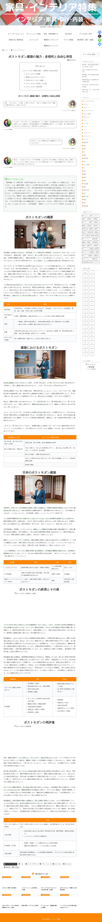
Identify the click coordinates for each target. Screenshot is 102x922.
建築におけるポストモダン (35, 77)
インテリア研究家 (91, 369)
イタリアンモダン (14, 901)
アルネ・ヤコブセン (26, 901)
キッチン (69, 901)
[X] (100, 36)
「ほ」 (22, 864)
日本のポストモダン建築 (35, 80)
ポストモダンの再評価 (34, 87)
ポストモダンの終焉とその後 (36, 83)
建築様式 (8, 867)
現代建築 (16, 867)
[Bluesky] (100, 44)
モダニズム (68, 864)
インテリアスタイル (11, 864)
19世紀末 (44, 901)
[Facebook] (100, 32)
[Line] (100, 40)
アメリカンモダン (6, 901)
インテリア (63, 901)
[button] (98, 54)
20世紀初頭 (49, 901)
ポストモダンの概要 (33, 74)
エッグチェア (25, 903)
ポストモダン (58, 864)
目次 (37, 66)
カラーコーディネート (65, 885)
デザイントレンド (46, 864)
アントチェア (34, 901)
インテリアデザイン (32, 864)
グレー (75, 901)
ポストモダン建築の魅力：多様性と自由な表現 (41, 70)
